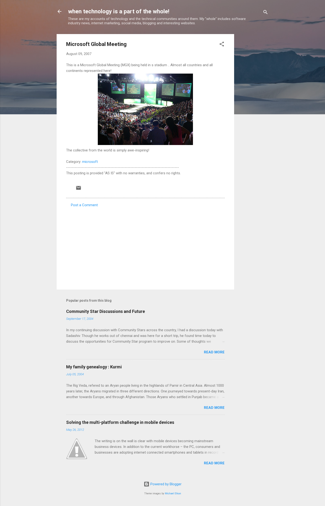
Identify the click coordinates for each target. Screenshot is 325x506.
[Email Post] (78, 189)
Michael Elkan (173, 493)
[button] (222, 45)
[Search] (265, 13)
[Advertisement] (253, 105)
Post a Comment (84, 205)
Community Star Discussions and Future (105, 311)
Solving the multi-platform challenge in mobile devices (120, 422)
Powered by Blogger (165, 484)
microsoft (90, 162)
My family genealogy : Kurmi (94, 366)
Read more (214, 352)
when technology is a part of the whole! (118, 11)
